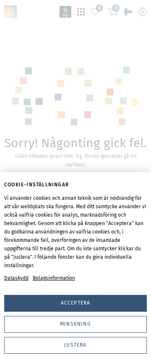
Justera (75, 345)
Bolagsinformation (54, 278)
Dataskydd (16, 278)
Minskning (75, 324)
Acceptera (76, 303)
